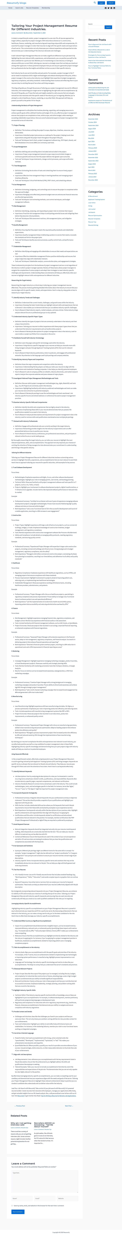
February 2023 (92, 173)
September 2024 (93, 125)
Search (90, 24)
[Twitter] (108, 8)
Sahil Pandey (92, 93)
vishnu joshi (91, 87)
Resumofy (20, 1096)
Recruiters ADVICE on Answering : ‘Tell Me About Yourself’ (44, 1125)
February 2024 (92, 148)
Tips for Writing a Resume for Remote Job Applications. (58, 1096)
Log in (101, 3)
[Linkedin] (114, 8)
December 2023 (93, 154)
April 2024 (91, 141)
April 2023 (91, 167)
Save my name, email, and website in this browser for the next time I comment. (39, 1206)
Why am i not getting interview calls (21, 1124)
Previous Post (19, 1106)
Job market (91, 209)
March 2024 (91, 145)
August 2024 (92, 128)
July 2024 (91, 132)
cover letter (92, 203)
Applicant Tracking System (96, 199)
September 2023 (93, 161)
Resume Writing (93, 225)
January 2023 (92, 177)
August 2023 (92, 164)
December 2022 (93, 180)
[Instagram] (111, 8)
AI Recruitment (93, 196)
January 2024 (92, 151)
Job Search (91, 212)
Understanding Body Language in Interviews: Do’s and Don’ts (99, 95)
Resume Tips (24, 1127)
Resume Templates (94, 219)
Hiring (90, 206)
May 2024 (91, 138)
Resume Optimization (95, 215)
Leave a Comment (17, 33)
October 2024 (92, 122)
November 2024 (93, 119)
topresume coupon (94, 100)
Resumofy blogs (16, 3)
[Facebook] (106, 8)
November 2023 (93, 157)
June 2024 (91, 135)
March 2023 (91, 170)
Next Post (69, 1106)
